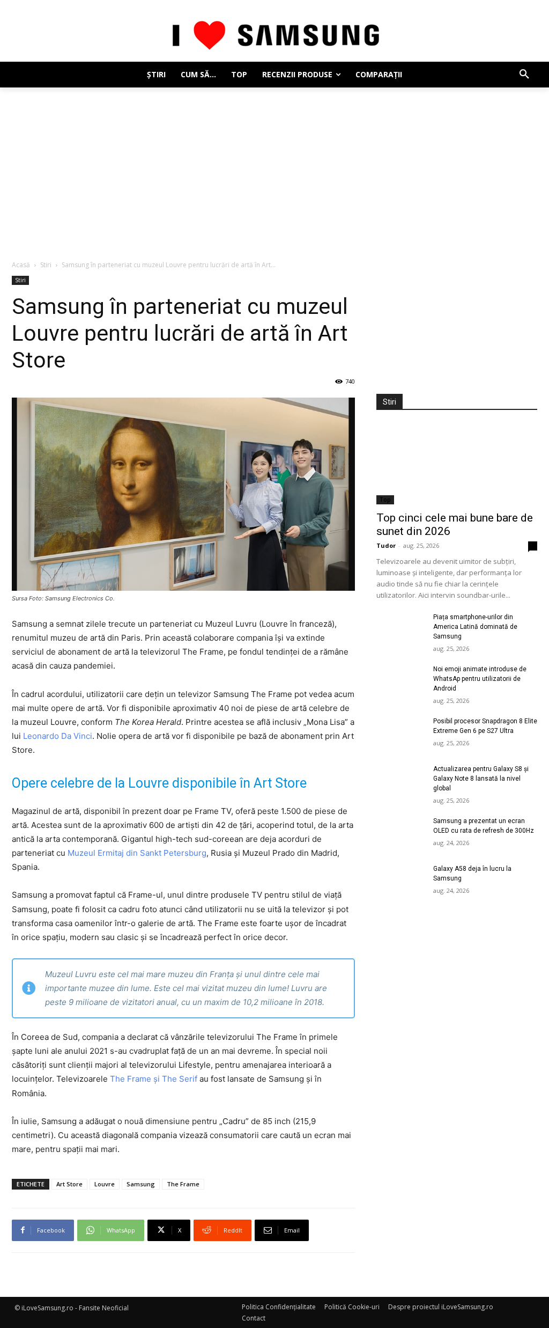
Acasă (21, 264)
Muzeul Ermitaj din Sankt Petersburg (137, 853)
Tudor (386, 545)
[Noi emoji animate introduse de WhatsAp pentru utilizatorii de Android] (400, 681)
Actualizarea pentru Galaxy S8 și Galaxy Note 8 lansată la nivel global (481, 778)
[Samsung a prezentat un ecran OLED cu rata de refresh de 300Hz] (400, 833)
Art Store (69, 1184)
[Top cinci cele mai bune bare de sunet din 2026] (456, 464)
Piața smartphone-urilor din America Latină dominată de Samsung (475, 626)
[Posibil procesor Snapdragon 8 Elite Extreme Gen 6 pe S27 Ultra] (400, 733)
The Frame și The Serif (153, 1079)
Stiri (45, 264)
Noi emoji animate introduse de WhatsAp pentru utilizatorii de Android (479, 678)
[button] (524, 74)
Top (385, 499)
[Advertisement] (274, 168)
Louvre (104, 1184)
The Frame (183, 1184)
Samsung (141, 1184)
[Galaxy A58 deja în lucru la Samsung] (400, 881)
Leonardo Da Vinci (57, 736)
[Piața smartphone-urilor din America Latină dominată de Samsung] (400, 629)
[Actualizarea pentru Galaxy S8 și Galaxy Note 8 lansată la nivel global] (400, 781)
